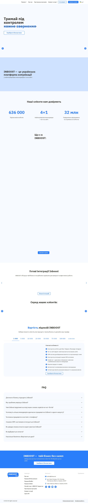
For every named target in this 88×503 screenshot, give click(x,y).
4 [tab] (41, 52)
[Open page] (8, 284)
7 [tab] (47, 52)
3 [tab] (39, 52)
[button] (62, 2)
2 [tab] (37, 52)
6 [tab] (45, 52)
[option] (81, 2)
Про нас (30, 2)
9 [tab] (51, 52)
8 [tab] (49, 52)
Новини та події (52, 2)
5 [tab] (43, 52)
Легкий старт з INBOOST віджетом (33, 486)
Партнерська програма (40, 2)
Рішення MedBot (28, 481)
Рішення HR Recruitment (30, 479)
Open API (26, 493)
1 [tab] (35, 52)
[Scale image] (8, 48)
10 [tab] (53, 52)
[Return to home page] (7, 2)
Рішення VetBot (28, 483)
